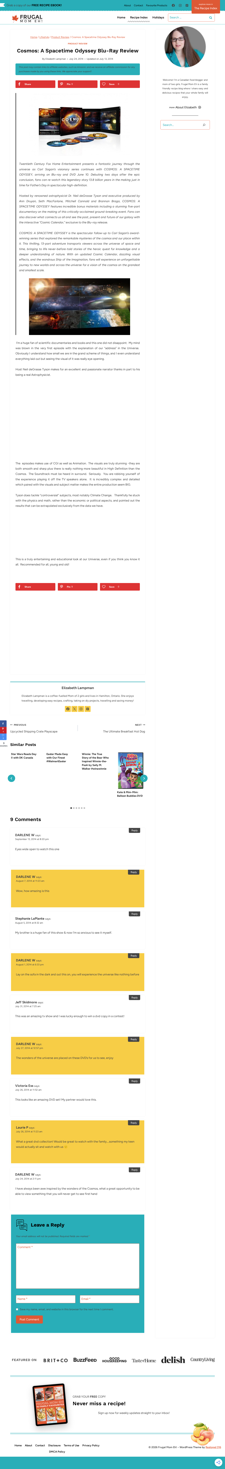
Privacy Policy (90, 1445)
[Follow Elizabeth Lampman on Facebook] (68, 709)
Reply (134, 830)
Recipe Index (139, 17)
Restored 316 (213, 1447)
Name (22, 1299)
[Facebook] (173, 5)
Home (121, 17)
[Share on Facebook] (3, 723)
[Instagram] (180, 5)
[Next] (144, 778)
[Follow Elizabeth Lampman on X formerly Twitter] (74, 709)
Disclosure (54, 1445)
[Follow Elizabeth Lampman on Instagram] (81, 709)
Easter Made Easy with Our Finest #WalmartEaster (57, 757)
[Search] (204, 125)
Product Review (77, 43)
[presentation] (130, 771)
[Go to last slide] (11, 778)
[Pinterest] (187, 5)
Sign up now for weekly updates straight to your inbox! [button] (134, 1413)
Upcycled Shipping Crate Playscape (33, 728)
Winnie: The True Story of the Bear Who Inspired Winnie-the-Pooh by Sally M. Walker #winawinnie (95, 761)
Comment (25, 1247)
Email (86, 1299)
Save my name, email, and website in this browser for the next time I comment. (66, 1309)
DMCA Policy (57, 1451)
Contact (138, 5)
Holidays (158, 17)
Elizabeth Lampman (55, 58)
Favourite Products (156, 5)
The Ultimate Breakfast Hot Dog (124, 728)
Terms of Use (71, 1445)
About (127, 5)
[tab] (71, 808)
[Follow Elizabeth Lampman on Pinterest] (88, 709)
